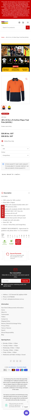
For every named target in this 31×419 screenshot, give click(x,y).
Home (2, 37)
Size (2, 145)
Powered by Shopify (21, 367)
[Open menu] (28, 22)
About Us (4, 312)
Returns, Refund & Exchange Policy (11, 323)
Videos (3, 316)
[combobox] (15, 27)
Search (3, 330)
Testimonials (5, 314)
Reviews (3, 211)
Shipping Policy (5, 321)
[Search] (28, 27)
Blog (2, 335)
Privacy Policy (5, 326)
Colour (3, 152)
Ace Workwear (12, 367)
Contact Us (4, 319)
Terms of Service (6, 328)
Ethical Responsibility (7, 332)
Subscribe (25, 281)
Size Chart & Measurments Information (12, 307)
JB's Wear (3, 117)
